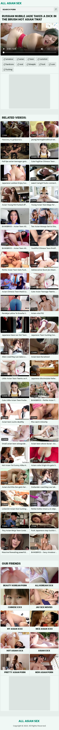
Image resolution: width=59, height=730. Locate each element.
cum (53, 64)
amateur (9, 59)
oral (21, 64)
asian (21, 59)
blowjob (32, 64)
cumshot (43, 59)
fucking (9, 69)
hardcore (10, 64)
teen (32, 59)
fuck (43, 64)
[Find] (56, 9)
